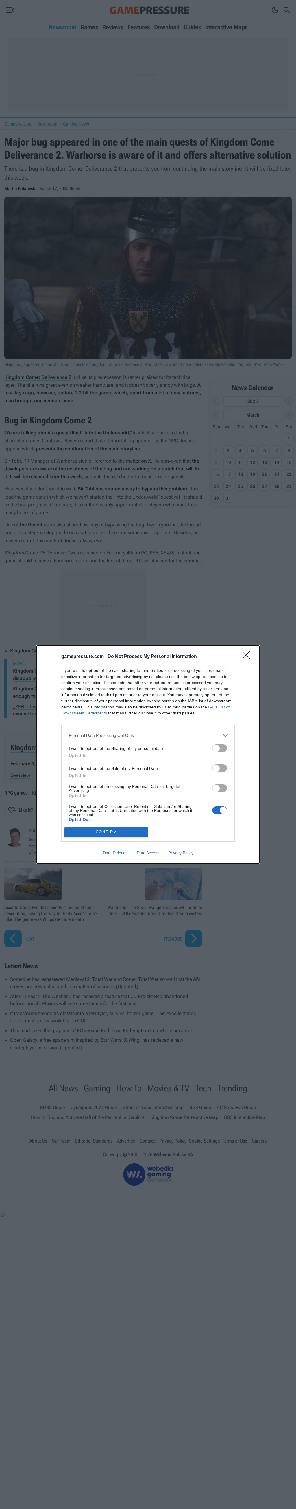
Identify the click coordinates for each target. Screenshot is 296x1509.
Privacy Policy (180, 852)
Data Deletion (115, 852)
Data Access (148, 852)
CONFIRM (106, 832)
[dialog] (148, 755)
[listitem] (148, 735)
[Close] (248, 656)
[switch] (219, 748)
